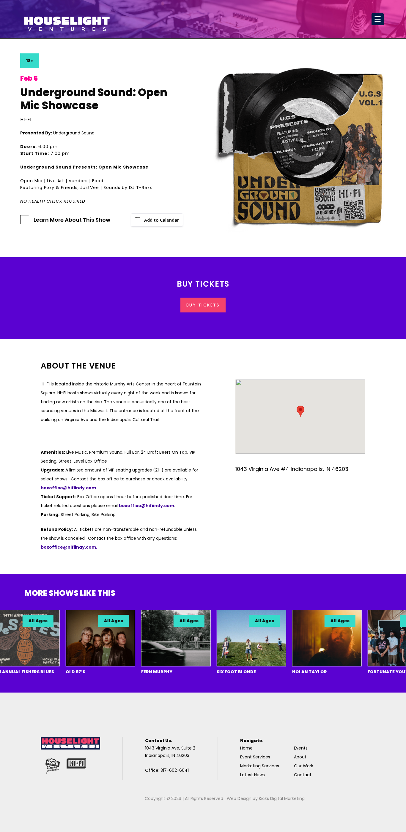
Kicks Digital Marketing (282, 798)
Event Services (255, 757)
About (300, 757)
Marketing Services (259, 766)
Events (301, 748)
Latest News (252, 775)
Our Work (303, 766)
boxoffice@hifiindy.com (146, 506)
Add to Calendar (161, 220)
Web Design (239, 798)
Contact (302, 775)
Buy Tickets (203, 305)
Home (246, 748)
